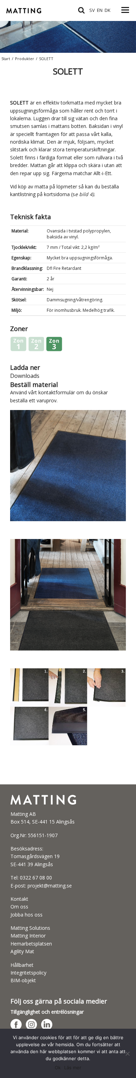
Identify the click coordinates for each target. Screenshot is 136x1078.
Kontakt (19, 899)
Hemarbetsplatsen (31, 943)
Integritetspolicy (28, 972)
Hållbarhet (21, 965)
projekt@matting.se (50, 885)
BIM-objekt (23, 980)
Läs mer (72, 1067)
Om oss (19, 906)
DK (108, 10)
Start (5, 58)
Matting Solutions (30, 928)
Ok (58, 1067)
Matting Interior (28, 935)
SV (92, 10)
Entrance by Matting (32, 14)
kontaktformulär (56, 392)
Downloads (24, 376)
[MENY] (125, 14)
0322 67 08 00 (36, 877)
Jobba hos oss (26, 914)
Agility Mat (22, 951)
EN (100, 10)
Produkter (24, 58)
